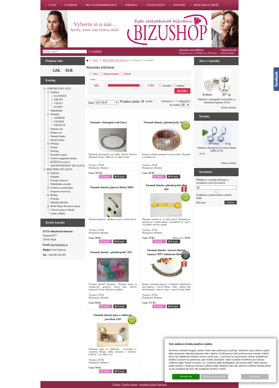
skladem (180, 85)
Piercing (54, 151)
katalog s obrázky (131, 101)
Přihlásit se (201, 53)
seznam (148, 101)
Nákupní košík (229, 50)
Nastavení (254, 377)
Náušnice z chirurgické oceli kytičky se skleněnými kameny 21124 (216, 101)
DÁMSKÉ (59, 118)
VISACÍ (58, 103)
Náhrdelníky (56, 110)
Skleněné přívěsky (59, 202)
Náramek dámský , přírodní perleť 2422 (111, 252)
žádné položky (228, 53)
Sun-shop (162, 384)
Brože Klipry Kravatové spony (65, 206)
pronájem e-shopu (148, 384)
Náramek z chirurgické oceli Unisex (108, 122)
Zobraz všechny (228, 107)
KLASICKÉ (60, 95)
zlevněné (167, 85)
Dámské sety (56, 129)
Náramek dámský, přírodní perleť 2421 (164, 122)
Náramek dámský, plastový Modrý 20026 (111, 187)
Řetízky (54, 195)
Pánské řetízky (57, 140)
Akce (95, 73)
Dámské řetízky (58, 136)
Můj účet (212, 53)
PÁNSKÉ (59, 121)
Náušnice (54, 92)
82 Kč (202, 153)
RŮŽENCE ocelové (60, 162)
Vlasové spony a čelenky (62, 209)
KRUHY (58, 99)
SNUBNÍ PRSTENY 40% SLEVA (67, 165)
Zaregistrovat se (186, 53)
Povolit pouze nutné (214, 377)
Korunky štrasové (59, 180)
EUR (69, 70)
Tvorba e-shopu (129, 384)
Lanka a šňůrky (57, 213)
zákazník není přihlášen (191, 50)
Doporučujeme (111, 73)
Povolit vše (186, 377)
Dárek (127, 73)
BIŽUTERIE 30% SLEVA (60, 169)
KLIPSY (58, 107)
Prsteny (54, 147)
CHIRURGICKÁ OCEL (59, 88)
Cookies (116, 384)
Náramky (54, 114)
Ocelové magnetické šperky (63, 158)
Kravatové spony (58, 154)
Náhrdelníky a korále (60, 184)
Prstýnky (54, 198)
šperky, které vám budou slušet (94, 30)
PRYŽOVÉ (59, 125)
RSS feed (200, 202)
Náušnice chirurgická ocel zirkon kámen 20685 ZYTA (217, 149)
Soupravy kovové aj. (60, 191)
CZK (57, 70)
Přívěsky (54, 143)
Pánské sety (56, 132)
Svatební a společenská (61, 187)
